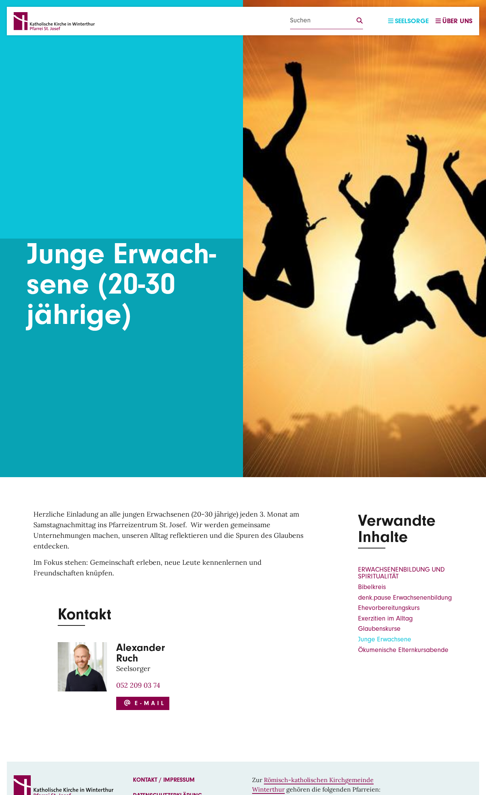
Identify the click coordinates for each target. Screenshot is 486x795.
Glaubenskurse (379, 629)
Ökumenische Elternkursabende (403, 650)
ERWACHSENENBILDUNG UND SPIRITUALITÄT (401, 573)
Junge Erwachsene (384, 639)
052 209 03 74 (138, 685)
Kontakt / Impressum (164, 779)
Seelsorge (412, 21)
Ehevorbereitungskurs (389, 608)
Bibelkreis (372, 587)
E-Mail (148, 703)
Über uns (457, 21)
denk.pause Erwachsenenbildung (405, 598)
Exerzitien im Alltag (385, 618)
